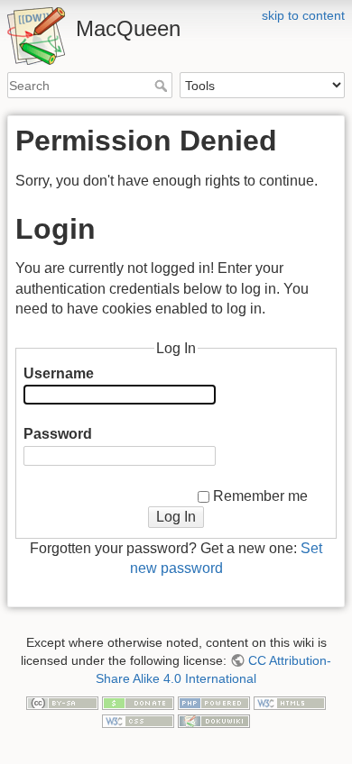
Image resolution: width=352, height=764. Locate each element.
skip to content (303, 15)
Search (162, 85)
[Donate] (138, 702)
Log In (176, 516)
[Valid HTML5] (290, 702)
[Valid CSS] (138, 720)
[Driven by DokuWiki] (214, 720)
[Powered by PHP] (214, 702)
